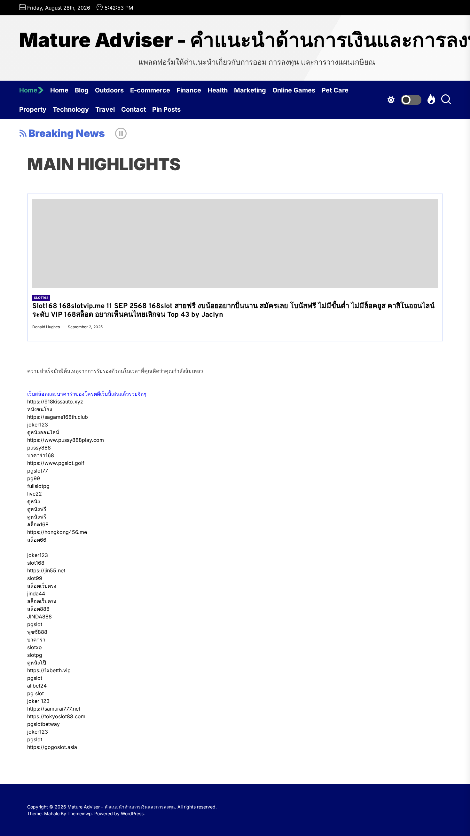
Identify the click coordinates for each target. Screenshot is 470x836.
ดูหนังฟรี (36, 509)
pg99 (33, 478)
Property (32, 109)
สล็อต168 (38, 524)
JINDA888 (39, 616)
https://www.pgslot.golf (55, 463)
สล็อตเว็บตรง (41, 586)
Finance (188, 90)
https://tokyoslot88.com (56, 716)
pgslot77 (37, 470)
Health (218, 90)
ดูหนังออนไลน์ (43, 432)
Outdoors (109, 90)
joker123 (37, 424)
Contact (133, 109)
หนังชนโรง (39, 409)
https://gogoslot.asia (52, 747)
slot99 (34, 578)
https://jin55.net (46, 570)
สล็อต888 (38, 609)
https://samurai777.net (53, 708)
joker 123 (38, 701)
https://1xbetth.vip (49, 670)
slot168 (35, 563)
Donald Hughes (46, 326)
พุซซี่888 (37, 632)
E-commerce (150, 90)
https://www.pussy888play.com (65, 440)
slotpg (34, 655)
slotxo (34, 647)
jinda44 (36, 593)
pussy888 (39, 447)
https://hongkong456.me (57, 532)
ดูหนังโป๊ (36, 662)
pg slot (35, 693)
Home (28, 90)
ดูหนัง (33, 501)
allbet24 (37, 685)
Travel (105, 109)
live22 (34, 493)
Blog (82, 90)
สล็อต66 (36, 540)
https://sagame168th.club (57, 417)
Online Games (293, 90)
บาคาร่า (36, 639)
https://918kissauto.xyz (55, 401)
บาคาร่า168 (40, 455)
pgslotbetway (43, 724)
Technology (71, 109)
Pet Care (335, 90)
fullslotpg (38, 486)
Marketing (250, 90)
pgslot (34, 624)
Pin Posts (166, 109)
